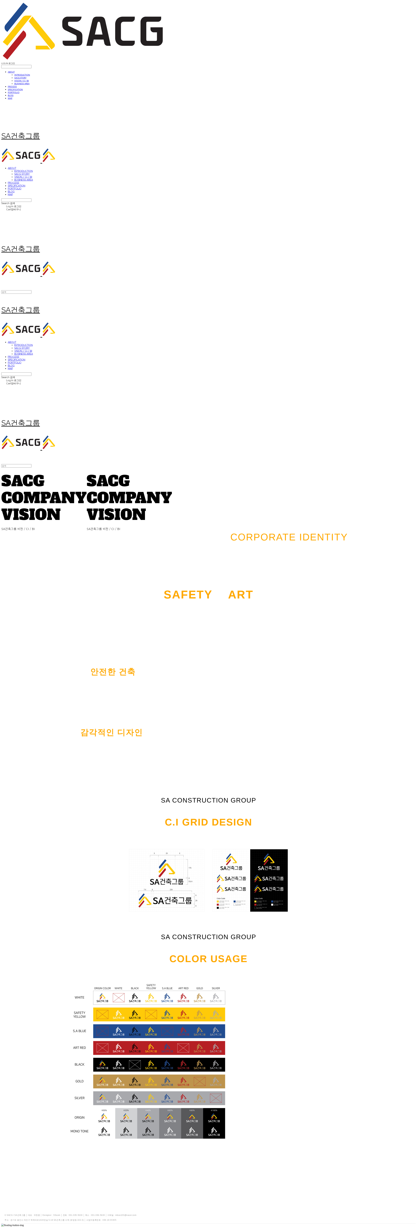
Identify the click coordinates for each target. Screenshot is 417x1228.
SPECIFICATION (15, 89)
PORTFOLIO (13, 92)
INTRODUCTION (22, 74)
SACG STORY (20, 77)
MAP (10, 98)
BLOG (10, 95)
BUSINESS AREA (21, 83)
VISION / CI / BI (21, 80)
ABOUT (11, 71)
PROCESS (12, 86)
